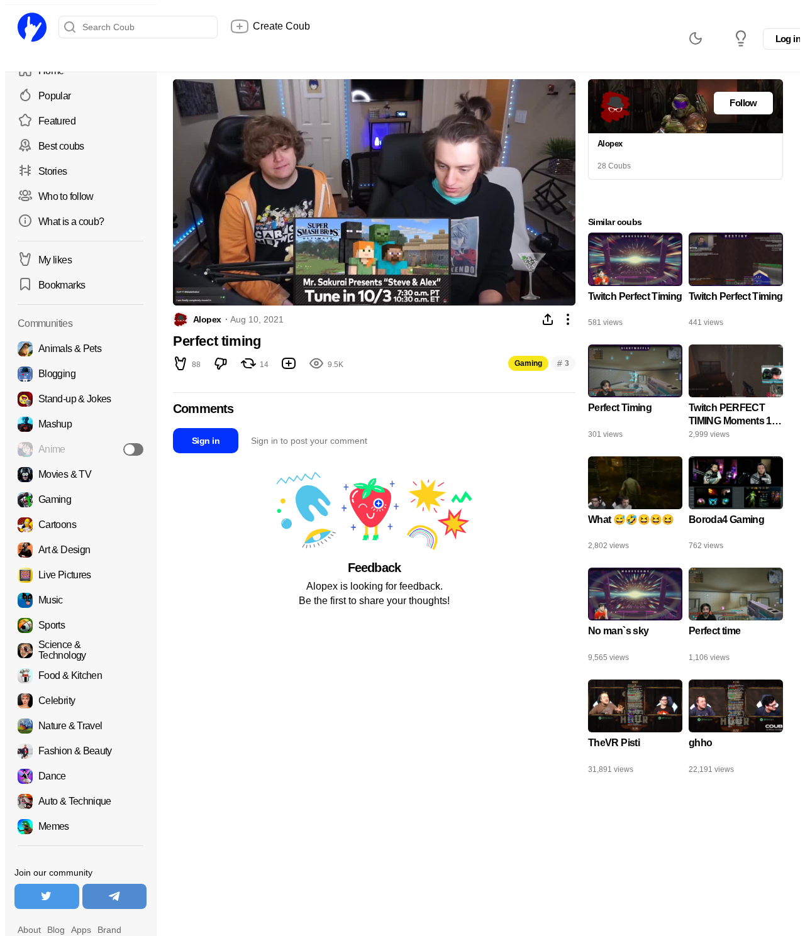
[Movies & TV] (80, 474)
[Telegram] (114, 896)
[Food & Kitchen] (80, 675)
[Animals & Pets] (80, 348)
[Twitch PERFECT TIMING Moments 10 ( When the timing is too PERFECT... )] (736, 394)
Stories (52, 171)
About (29, 930)
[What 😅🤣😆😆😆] (635, 506)
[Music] (80, 600)
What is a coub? (71, 221)
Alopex (207, 319)
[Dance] (80, 776)
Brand (109, 930)
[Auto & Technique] (80, 801)
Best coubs (61, 146)
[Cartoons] (80, 524)
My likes (55, 260)
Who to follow (66, 196)
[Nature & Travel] (80, 726)
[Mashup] (80, 424)
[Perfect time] (736, 618)
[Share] (547, 319)
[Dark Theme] (696, 38)
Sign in (205, 441)
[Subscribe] (133, 449)
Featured (56, 121)
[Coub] (32, 27)
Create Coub (281, 26)
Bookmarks (61, 285)
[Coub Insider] (741, 38)
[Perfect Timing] (635, 394)
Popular (54, 96)
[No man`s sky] (635, 618)
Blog (56, 930)
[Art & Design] (80, 550)
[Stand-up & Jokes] (80, 399)
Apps (81, 930)
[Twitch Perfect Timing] (635, 283)
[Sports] (80, 625)
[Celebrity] (80, 700)
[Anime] (80, 449)
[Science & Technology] (80, 650)
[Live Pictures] (80, 575)
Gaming (528, 363)
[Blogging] (80, 374)
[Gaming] (80, 499)
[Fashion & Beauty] (80, 751)
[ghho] (736, 730)
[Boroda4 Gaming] (736, 506)
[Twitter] (46, 896)
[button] (180, 364)
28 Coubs (614, 166)
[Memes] (80, 826)
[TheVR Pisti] (635, 730)
